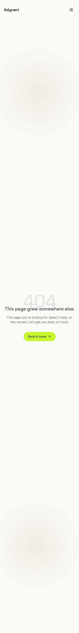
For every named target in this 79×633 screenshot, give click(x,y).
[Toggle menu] (71, 9)
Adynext (11, 9)
